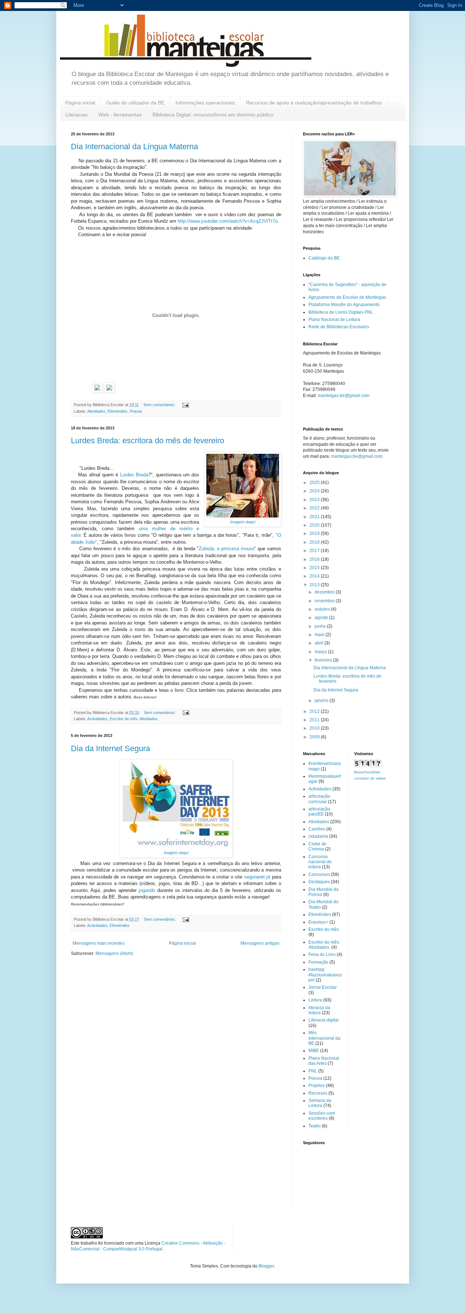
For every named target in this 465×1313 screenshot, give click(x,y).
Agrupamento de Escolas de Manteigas (347, 297)
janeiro (322, 700)
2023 (315, 499)
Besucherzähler (367, 772)
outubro (323, 609)
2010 (315, 728)
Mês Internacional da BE (324, 1038)
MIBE (313, 1050)
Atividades (96, 411)
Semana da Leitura (319, 1103)
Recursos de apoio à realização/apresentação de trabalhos (314, 103)
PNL (312, 1071)
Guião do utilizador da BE (135, 103)
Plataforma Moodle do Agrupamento (344, 304)
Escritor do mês (323, 929)
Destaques (319, 881)
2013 (315, 584)
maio (320, 634)
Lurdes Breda (134, 474)
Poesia (136, 411)
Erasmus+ (318, 922)
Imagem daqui (242, 522)
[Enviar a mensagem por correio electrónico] (185, 404)
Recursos (317, 1093)
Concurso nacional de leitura (320, 862)
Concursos (319, 874)
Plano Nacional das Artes (323, 1061)
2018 (315, 542)
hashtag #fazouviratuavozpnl (325, 975)
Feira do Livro (322, 954)
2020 (315, 525)
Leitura (315, 1000)
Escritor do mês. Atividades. (134, 719)
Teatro (314, 1125)
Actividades (97, 719)
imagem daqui (176, 852)
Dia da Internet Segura (110, 748)
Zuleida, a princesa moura (226, 548)
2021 (315, 516)
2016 (315, 559)
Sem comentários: (160, 404)
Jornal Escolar (322, 987)
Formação (318, 962)
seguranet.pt (257, 877)
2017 (315, 550)
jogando (146, 890)
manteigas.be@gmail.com (343, 395)
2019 (315, 533)
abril (319, 643)
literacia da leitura (319, 1010)
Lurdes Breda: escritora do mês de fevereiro (147, 440)
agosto (322, 617)
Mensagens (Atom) (114, 953)
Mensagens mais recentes (99, 943)
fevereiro (324, 660)
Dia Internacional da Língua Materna (134, 146)
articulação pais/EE (319, 811)
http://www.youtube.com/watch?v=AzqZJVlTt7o (228, 221)
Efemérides (118, 411)
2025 (315, 482)
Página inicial (80, 103)
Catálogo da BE (324, 258)
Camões (316, 829)
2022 (315, 508)
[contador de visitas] (367, 765)
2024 (315, 490)
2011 (315, 719)
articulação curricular (319, 799)
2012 (315, 711)
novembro (325, 600)
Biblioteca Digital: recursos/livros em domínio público (213, 115)
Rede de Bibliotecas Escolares (338, 326)
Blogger (266, 1266)
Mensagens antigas (259, 943)
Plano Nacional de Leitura (334, 319)
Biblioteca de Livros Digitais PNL (340, 312)
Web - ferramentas (120, 115)
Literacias (76, 115)
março (321, 651)
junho (321, 626)
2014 (315, 576)
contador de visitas (370, 778)
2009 (315, 736)
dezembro (325, 592)
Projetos (316, 1085)
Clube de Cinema (317, 846)
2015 (315, 567)
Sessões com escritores (321, 1116)
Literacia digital (323, 1020)
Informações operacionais (205, 103)
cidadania (318, 836)
